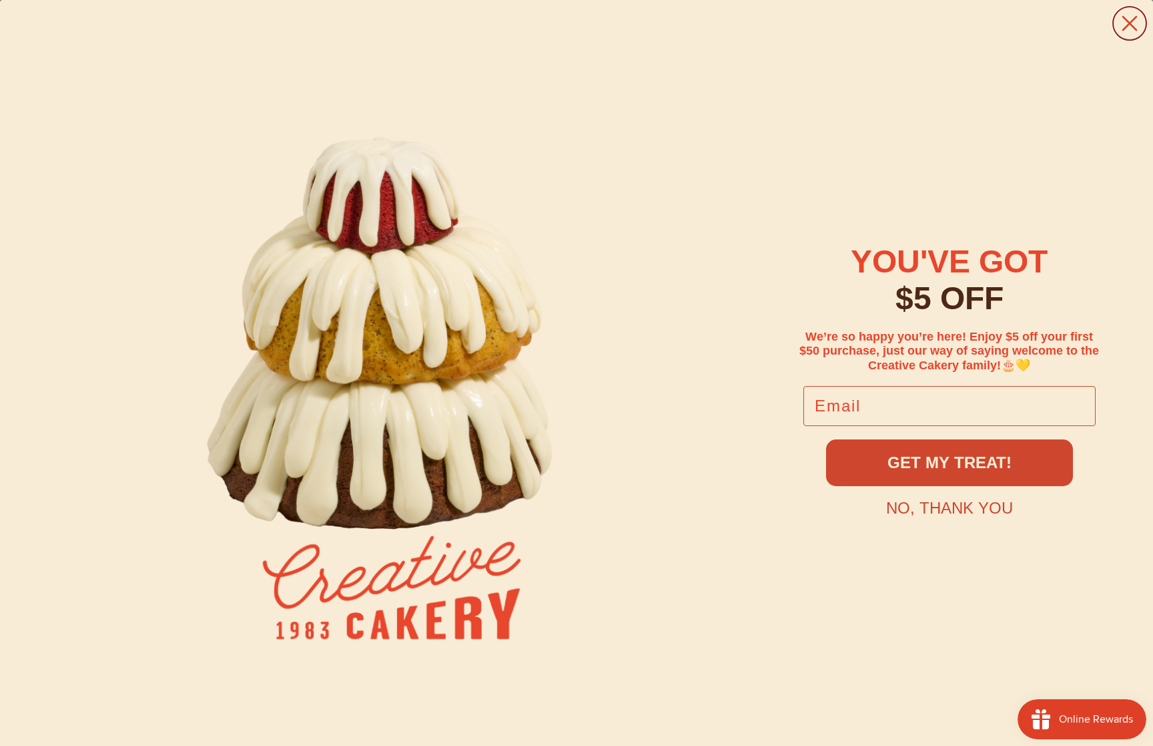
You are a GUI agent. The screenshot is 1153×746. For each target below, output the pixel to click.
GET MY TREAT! (949, 462)
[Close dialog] (1129, 23)
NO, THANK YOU (949, 508)
